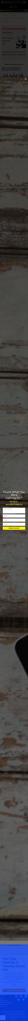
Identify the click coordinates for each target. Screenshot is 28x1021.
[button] (25, 79)
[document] (14, 510)
